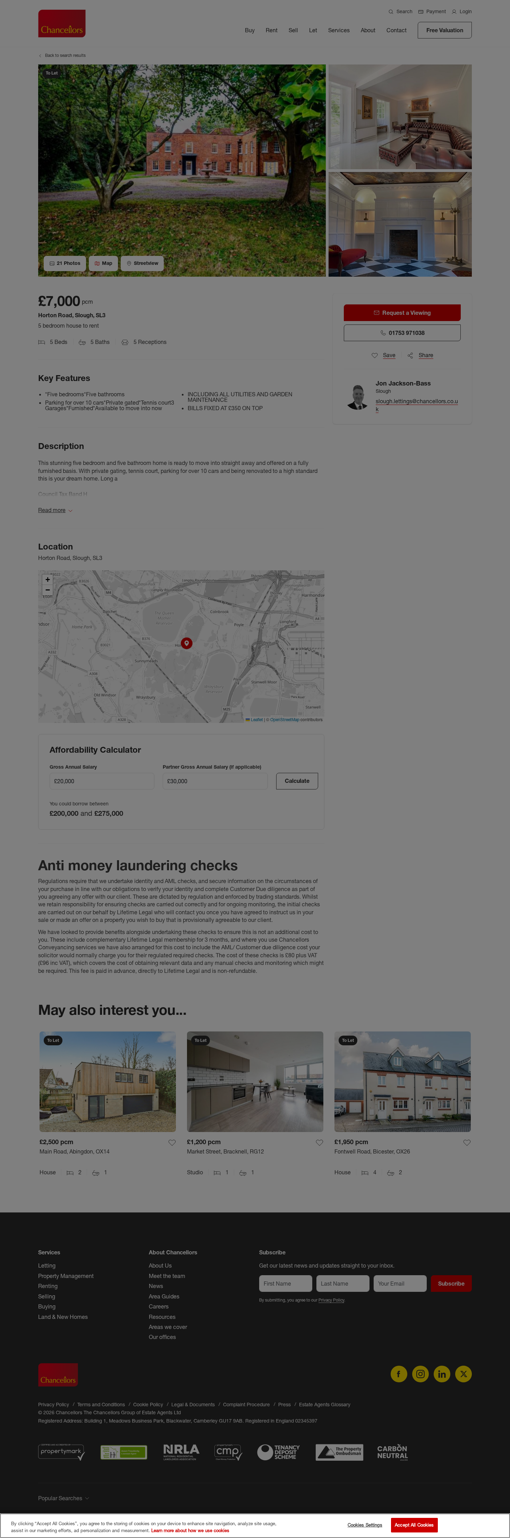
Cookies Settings (365, 1525)
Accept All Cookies (414, 1525)
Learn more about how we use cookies (190, 1530)
